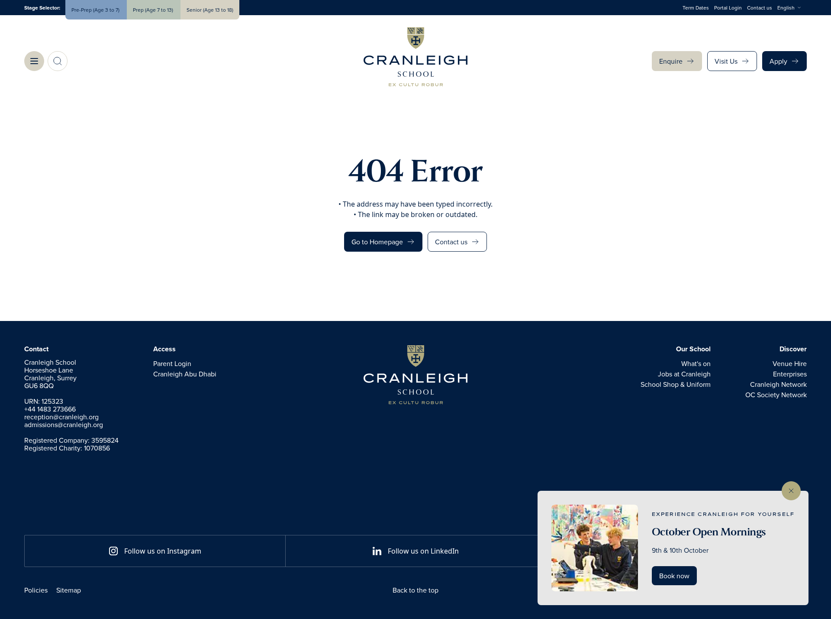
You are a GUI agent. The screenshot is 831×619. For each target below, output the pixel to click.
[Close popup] (791, 490)
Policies (36, 590)
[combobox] (792, 7)
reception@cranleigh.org (61, 416)
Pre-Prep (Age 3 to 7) (96, 9)
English (786, 7)
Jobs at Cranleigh (684, 374)
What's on (696, 363)
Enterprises (790, 374)
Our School (693, 349)
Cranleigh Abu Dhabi (184, 374)
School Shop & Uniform (676, 384)
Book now (674, 575)
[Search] (58, 61)
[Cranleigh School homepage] (415, 374)
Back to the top (415, 590)
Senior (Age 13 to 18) (210, 9)
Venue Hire (790, 363)
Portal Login (728, 7)
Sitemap (68, 590)
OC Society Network (776, 394)
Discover (793, 349)
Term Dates (696, 7)
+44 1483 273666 (50, 409)
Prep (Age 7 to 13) (153, 9)
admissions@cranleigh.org (63, 424)
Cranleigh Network (778, 384)
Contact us (759, 7)
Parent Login (172, 363)
